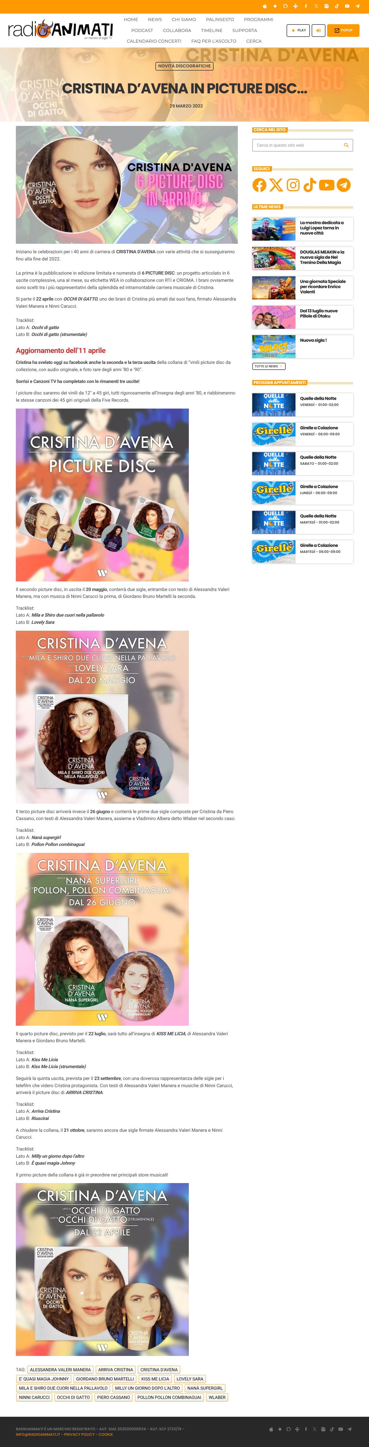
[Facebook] (306, 7)
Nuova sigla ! (313, 340)
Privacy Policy (79, 1434)
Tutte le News (269, 366)
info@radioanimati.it (38, 1434)
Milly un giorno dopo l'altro (147, 1388)
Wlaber (217, 1397)
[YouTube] (347, 7)
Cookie (106, 1434)
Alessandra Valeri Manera (60, 1369)
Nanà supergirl (205, 1388)
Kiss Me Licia (155, 1379)
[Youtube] (326, 185)
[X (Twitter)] (316, 7)
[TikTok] (337, 7)
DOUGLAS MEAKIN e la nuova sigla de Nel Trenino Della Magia (322, 257)
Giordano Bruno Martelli (105, 1379)
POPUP (343, 30)
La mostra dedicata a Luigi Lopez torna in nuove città (322, 228)
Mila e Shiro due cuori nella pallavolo (63, 1388)
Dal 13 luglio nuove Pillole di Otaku (319, 313)
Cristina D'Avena (159, 1369)
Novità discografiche (184, 66)
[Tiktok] (310, 185)
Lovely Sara (190, 1379)
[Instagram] (326, 7)
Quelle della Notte (318, 398)
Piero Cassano (113, 1397)
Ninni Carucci (34, 1397)
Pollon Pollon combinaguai (169, 1397)
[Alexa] (285, 7)
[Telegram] (357, 7)
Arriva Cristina (115, 1369)
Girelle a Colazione (319, 428)
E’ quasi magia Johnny (44, 1379)
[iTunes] (265, 7)
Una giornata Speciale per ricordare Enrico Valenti (323, 287)
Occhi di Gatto (73, 1397)
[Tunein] (295, 7)
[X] (276, 185)
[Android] (275, 7)
